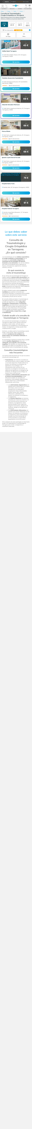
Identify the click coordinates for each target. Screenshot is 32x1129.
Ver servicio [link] (16, 62)
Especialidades (4, 8)
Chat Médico (20, 8)
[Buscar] (26, 6)
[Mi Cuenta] (2, 6)
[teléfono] (6, 6)
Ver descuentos (13, 30)
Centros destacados (4, 23)
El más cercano (28, 24)
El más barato (12, 24)
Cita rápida (20, 24)
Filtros (23, 36)
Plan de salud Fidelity (27, 8)
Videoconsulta (12, 8)
